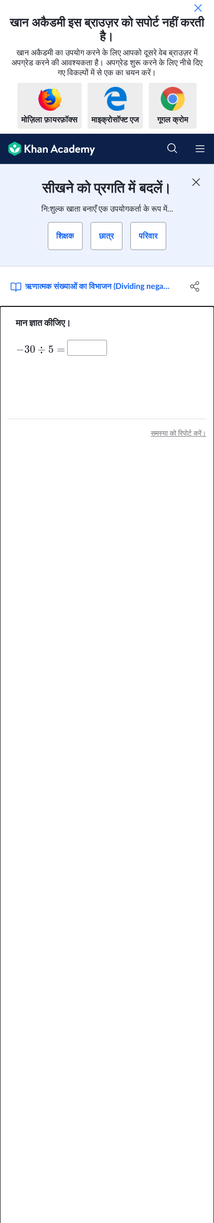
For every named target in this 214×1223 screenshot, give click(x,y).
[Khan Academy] (47, 149)
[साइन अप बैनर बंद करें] (196, 182)
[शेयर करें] (195, 286)
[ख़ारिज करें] (198, 8)
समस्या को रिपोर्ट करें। (178, 433)
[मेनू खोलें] (200, 149)
